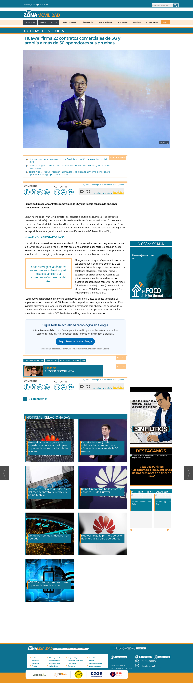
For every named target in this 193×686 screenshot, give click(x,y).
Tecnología (137, 22)
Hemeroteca (145, 657)
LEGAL (113, 665)
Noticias (53, 22)
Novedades (30, 22)
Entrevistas (92, 658)
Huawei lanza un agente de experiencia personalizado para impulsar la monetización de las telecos (48, 447)
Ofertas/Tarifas (54, 663)
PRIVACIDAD (120, 665)
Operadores (51, 360)
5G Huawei (65, 360)
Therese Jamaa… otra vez (143, 257)
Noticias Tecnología (44, 30)
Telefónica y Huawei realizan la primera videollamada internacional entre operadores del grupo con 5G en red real (69, 173)
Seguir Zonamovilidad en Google (75, 341)
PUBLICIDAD (128, 668)
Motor (165, 22)
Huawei (75, 360)
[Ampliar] (97, 145)
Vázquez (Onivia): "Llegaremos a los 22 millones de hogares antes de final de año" (151, 471)
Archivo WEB (164, 657)
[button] (175, 5)
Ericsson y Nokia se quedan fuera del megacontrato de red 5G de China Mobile (49, 492)
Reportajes (71, 666)
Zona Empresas (152, 22)
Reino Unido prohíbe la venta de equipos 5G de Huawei (101, 490)
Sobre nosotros (121, 657)
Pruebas (43, 22)
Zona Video (72, 663)
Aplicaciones (123, 22)
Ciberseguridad (87, 22)
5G (83, 360)
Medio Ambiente (105, 22)
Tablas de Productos (95, 663)
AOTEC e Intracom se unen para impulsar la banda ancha (48, 584)
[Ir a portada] (96, 13)
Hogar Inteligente (69, 22)
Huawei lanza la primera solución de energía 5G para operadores (102, 537)
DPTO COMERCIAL (117, 668)
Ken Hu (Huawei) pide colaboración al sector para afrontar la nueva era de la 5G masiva (100, 447)
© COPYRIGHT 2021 (60, 648)
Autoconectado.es (95, 666)
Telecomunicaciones (34, 360)
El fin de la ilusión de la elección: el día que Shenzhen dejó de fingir (144, 403)
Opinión (91, 660)
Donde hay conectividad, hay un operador (48, 537)
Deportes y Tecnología (75, 660)
